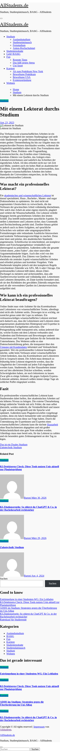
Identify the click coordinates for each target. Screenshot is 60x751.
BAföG (10, 636)
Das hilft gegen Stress (24, 62)
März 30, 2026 (39, 497)
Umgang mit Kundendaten (13, 347)
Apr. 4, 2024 (37, 575)
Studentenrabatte (14, 51)
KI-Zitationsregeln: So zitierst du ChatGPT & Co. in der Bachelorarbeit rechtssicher (28, 508)
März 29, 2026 (39, 538)
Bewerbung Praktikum (24, 74)
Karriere (10, 68)
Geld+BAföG (13, 54)
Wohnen (10, 83)
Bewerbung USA (22, 77)
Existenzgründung (22, 80)
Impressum (39, 726)
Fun (8, 56)
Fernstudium (19, 45)
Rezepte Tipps (20, 59)
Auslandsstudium (21, 39)
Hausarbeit (52, 424)
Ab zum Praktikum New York (28, 71)
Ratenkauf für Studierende (13, 619)
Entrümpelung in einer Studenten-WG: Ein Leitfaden (26, 599)
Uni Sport (18, 65)
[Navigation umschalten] (1, 18)
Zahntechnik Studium (12, 547)
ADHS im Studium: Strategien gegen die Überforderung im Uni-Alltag (22, 703)
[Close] (1, 746)
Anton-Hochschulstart (24, 48)
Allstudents (5, 729)
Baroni (28, 497)
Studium (10, 36)
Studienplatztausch (22, 42)
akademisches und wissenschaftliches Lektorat (27, 195)
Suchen (4, 578)
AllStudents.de (14, 5)
